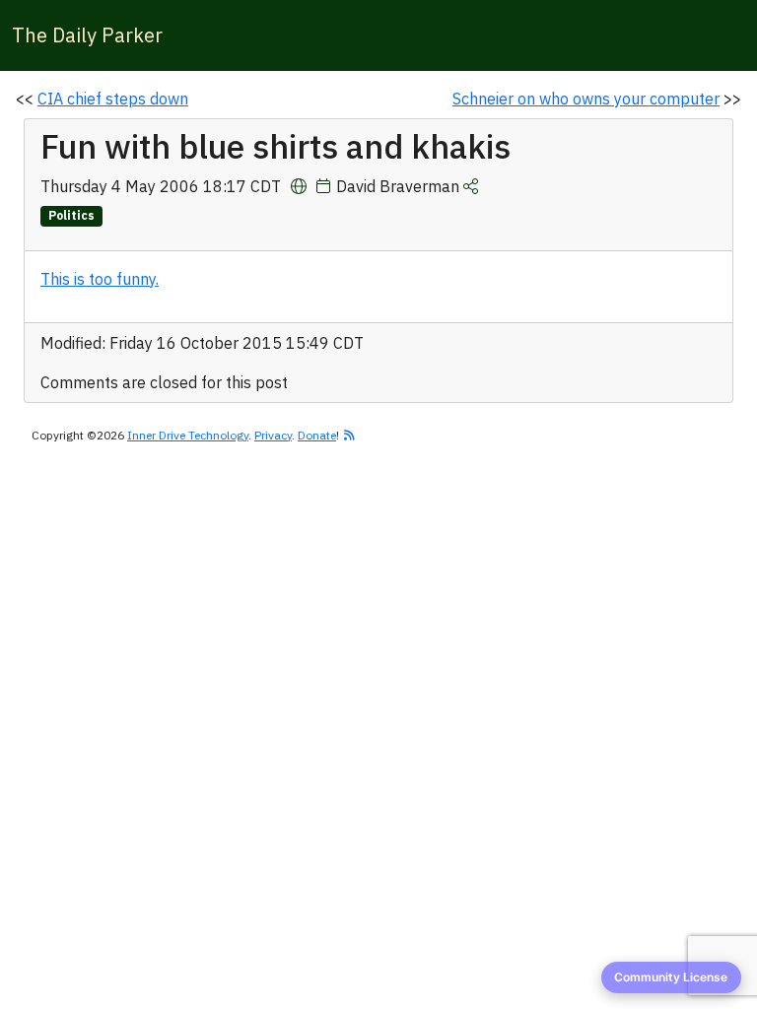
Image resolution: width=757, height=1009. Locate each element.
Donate (317, 435)
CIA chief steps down (112, 98)
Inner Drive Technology (187, 435)
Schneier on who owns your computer (586, 98)
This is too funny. (99, 279)
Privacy (273, 435)
